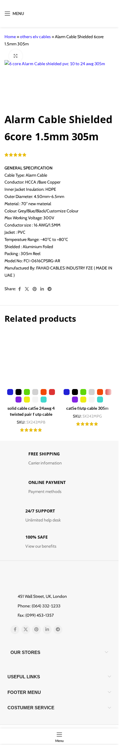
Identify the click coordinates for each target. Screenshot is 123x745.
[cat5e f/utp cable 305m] (87, 358)
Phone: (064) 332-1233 (39, 605)
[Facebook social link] (19, 289)
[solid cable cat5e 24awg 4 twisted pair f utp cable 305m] (31, 358)
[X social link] (27, 289)
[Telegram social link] (49, 289)
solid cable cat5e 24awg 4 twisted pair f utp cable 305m (31, 414)
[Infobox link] (59, 460)
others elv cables (35, 36)
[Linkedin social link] (42, 289)
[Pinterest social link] (35, 289)
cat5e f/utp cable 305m (87, 408)
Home (10, 36)
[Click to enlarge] (15, 56)
